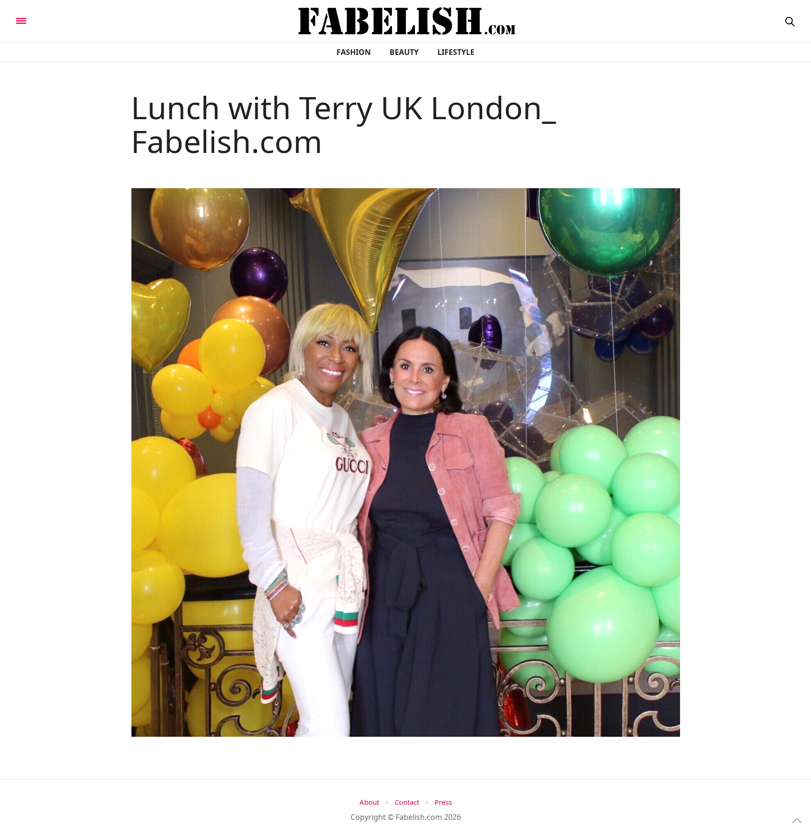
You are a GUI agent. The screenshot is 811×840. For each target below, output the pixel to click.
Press (443, 802)
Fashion (354, 52)
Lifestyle (455, 52)
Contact (407, 802)
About (369, 802)
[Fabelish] (99, 20)
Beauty (404, 52)
